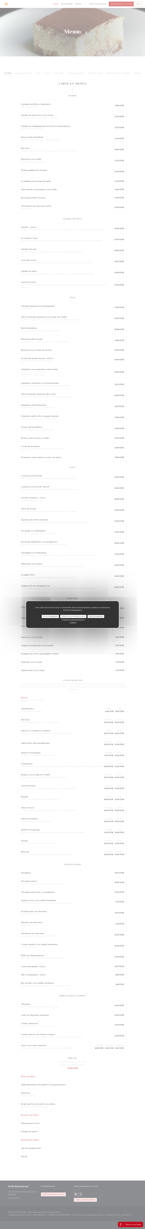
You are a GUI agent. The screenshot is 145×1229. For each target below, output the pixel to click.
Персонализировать (96, 616)
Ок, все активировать (50, 616)
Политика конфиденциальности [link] (73, 620)
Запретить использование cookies (73, 616)
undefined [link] (73, 623)
